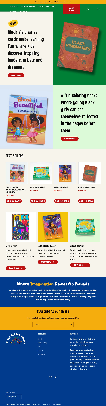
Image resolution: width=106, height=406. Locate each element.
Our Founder (42, 354)
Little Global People (15, 404)
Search (40, 339)
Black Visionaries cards (86, 187)
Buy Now (16, 75)
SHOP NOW (69, 139)
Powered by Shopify (25, 404)
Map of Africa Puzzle (37, 187)
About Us (40, 351)
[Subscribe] (70, 324)
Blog (39, 347)
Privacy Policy (42, 343)
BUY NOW (46, 262)
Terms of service (57, 404)
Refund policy (36, 404)
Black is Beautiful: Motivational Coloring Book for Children (15, 189)
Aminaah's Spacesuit (61, 187)
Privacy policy (46, 404)
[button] (98, 9)
